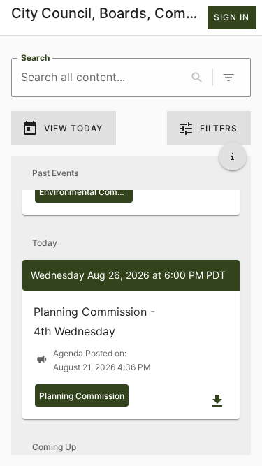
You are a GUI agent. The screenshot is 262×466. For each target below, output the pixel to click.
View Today (73, 128)
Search (35, 57)
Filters (219, 128)
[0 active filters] (228, 77)
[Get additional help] (233, 156)
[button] (131, 339)
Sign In (231, 17)
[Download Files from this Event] (217, 401)
